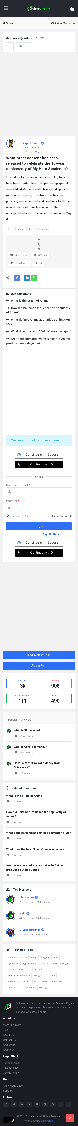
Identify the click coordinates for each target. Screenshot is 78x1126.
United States (28, 987)
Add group (9, 1044)
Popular (12, 719)
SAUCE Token (41, 981)
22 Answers (26, 736)
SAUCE (26, 981)
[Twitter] (14, 1104)
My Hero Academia (39, 228)
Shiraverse (26, 897)
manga (21, 228)
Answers (26, 719)
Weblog (43, 987)
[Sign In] (72, 8)
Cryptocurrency (29, 929)
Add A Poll (39, 665)
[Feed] (53, 1104)
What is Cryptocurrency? (30, 746)
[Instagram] (37, 1104)
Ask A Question (65, 23)
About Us (8, 1034)
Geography (40, 975)
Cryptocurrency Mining (19, 969)
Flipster (39, 969)
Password (12, 500)
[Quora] (68, 1104)
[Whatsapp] (61, 1104)
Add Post (8, 1049)
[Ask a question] (70, 1118)
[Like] (39, 239)
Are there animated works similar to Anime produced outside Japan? (38, 341)
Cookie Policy (11, 1072)
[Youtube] (29, 1104)
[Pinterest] (45, 1104)
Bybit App (13, 963)
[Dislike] (39, 249)
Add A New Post (39, 655)
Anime (11, 228)
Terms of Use (11, 1062)
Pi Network (13, 981)
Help (22, 913)
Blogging (44, 957)
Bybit (55, 957)
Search (10, 23)
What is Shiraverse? (27, 730)
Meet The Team (12, 1024)
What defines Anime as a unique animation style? (38, 322)
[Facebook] (6, 1104)
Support (8, 1090)
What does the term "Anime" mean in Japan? (41, 331)
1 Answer (17, 801)
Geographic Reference (19, 975)
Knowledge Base (13, 1085)
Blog (33, 957)
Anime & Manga (34, 151)
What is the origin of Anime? (30, 300)
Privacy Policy (10, 1067)
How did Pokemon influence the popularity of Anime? (38, 310)
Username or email (18, 485)
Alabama (12, 957)
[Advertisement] (39, 94)
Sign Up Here (51, 534)
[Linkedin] (22, 1104)
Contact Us (9, 1039)
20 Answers (26, 752)
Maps (52, 975)
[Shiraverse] (39, 8)
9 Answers (25, 773)
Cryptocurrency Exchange (55, 963)
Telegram (12, 987)
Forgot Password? (62, 516)
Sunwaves (57, 981)
